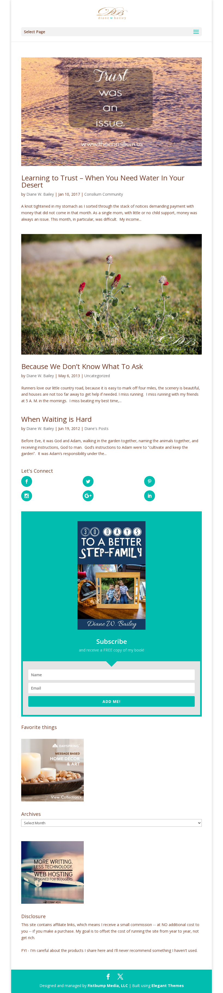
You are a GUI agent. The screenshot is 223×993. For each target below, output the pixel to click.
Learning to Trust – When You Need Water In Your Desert (102, 181)
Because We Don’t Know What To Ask (82, 366)
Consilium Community (103, 194)
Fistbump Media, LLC (108, 985)
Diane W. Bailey (40, 194)
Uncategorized (97, 375)
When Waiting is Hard (56, 419)
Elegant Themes (167, 985)
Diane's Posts (96, 428)
